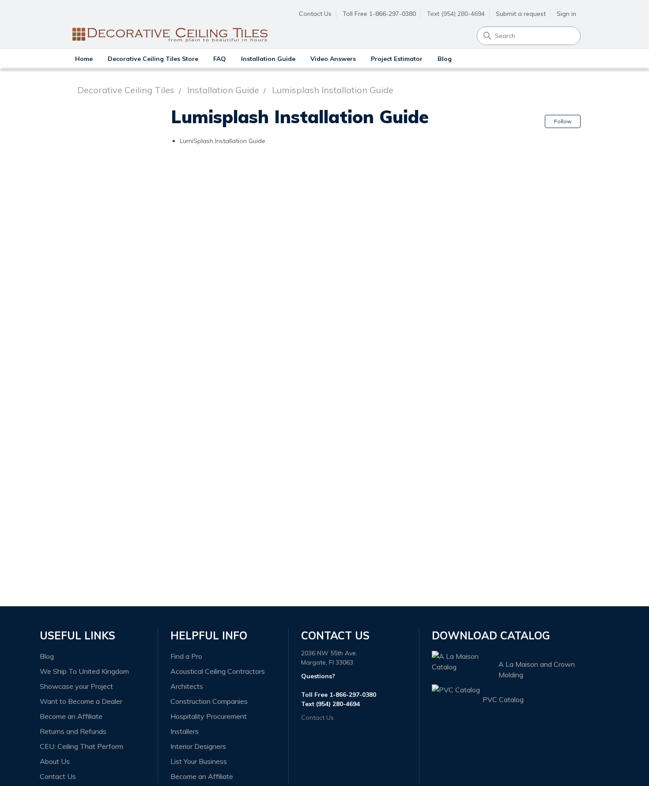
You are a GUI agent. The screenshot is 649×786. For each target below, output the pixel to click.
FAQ (219, 59)
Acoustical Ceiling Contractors (217, 671)
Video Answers (333, 59)
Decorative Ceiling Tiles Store (153, 59)
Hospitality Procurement (208, 716)
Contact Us (315, 14)
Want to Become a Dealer (81, 701)
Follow (562, 121)
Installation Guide (268, 59)
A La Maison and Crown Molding (536, 669)
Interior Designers (198, 746)
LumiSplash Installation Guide (222, 141)
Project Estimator (397, 59)
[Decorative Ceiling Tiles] (169, 15)
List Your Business (198, 761)
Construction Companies (209, 701)
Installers (184, 731)
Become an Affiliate (71, 716)
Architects (186, 686)
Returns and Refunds (73, 731)
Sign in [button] (566, 14)
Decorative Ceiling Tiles (125, 89)
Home (84, 59)
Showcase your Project (76, 686)
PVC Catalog (503, 699)
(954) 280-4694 (338, 704)
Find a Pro (186, 656)
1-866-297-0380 (352, 695)
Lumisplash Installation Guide (332, 89)
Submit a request (521, 14)
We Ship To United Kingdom (84, 671)
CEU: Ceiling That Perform (81, 746)
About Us (55, 761)
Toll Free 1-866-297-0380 (379, 14)
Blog (445, 59)
